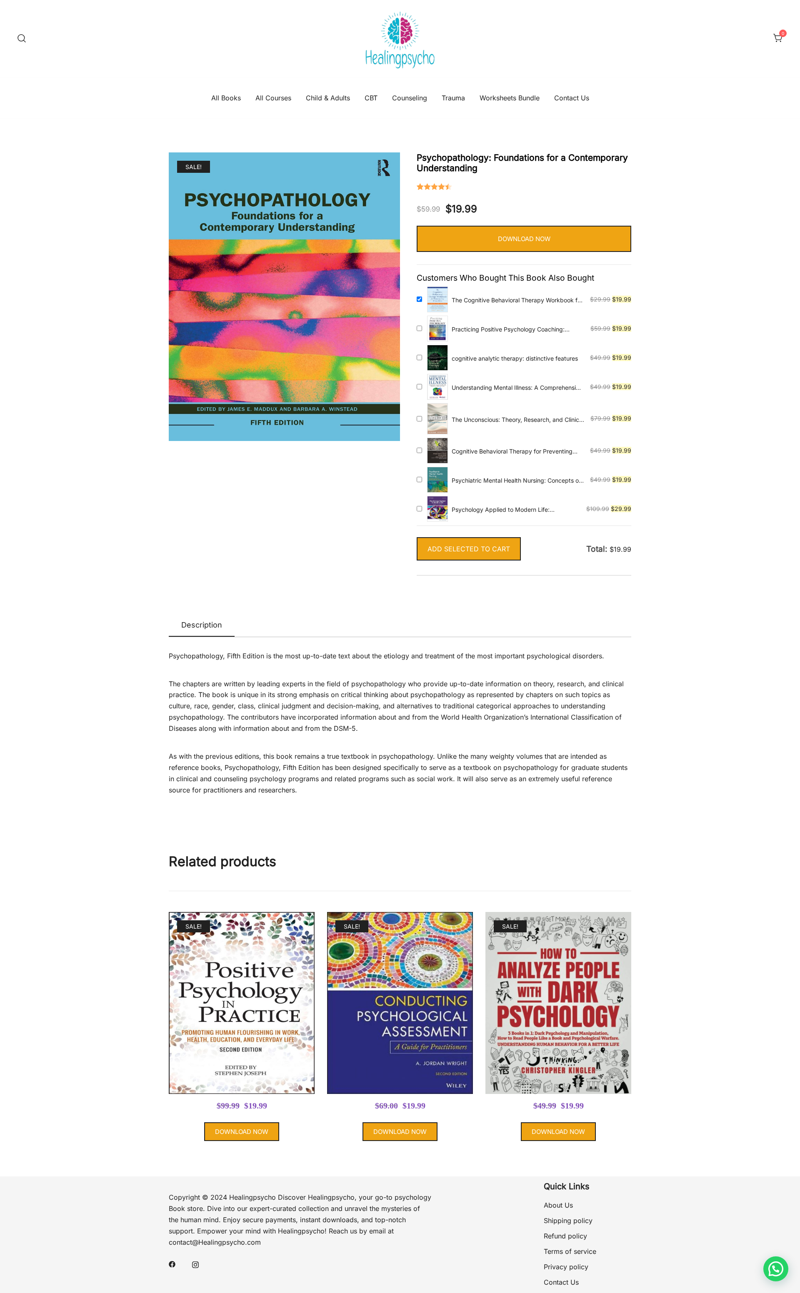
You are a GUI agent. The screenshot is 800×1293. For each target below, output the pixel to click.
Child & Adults (328, 98)
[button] (775, 1268)
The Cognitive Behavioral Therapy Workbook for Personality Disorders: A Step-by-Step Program (517, 300)
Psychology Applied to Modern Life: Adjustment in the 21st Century (501, 510)
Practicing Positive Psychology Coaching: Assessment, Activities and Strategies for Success (508, 330)
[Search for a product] (22, 38)
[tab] (202, 625)
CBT (371, 98)
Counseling (409, 98)
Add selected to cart (469, 549)
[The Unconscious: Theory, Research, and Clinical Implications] (437, 419)
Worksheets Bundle (510, 98)
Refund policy (565, 1236)
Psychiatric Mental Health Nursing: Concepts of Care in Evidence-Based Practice (516, 481)
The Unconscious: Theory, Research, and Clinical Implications (518, 420)
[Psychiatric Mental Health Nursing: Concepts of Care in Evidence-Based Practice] (437, 479)
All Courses (273, 98)
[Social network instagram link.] (195, 1264)
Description (201, 624)
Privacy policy (566, 1267)
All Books (226, 98)
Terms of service (570, 1251)
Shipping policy (568, 1220)
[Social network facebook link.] (172, 1264)
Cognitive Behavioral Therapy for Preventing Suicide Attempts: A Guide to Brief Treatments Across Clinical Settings (515, 452)
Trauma (453, 98)
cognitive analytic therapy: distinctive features (515, 358)
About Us (558, 1205)
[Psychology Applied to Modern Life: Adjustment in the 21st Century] (437, 508)
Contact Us (571, 98)
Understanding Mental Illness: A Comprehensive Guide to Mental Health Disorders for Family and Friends (517, 388)
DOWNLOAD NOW (524, 239)
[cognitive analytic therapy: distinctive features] (437, 357)
